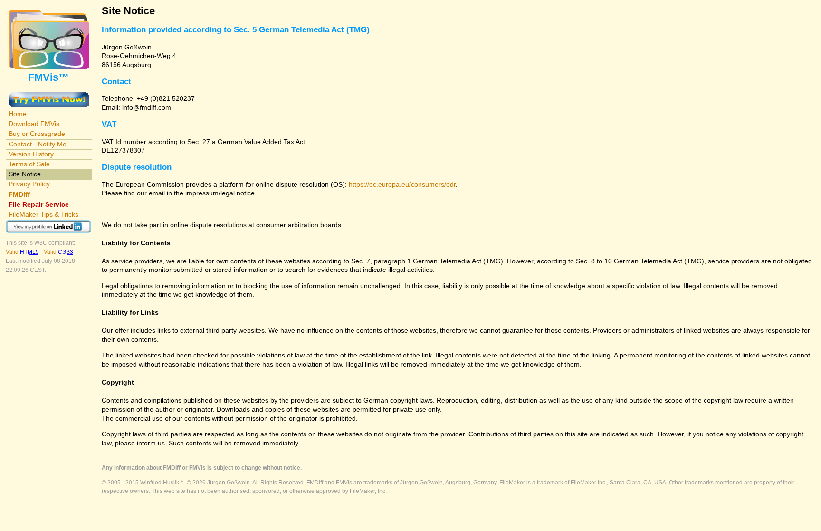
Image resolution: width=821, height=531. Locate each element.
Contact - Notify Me (38, 144)
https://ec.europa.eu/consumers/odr (402, 184)
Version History (31, 154)
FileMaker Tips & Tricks (43, 214)
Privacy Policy (29, 184)
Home (18, 113)
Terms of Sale (29, 164)
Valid (22, 252)
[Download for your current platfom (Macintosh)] (49, 96)
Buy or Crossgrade (37, 133)
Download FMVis (34, 123)
